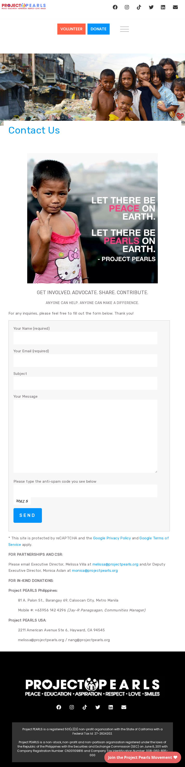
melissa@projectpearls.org (115, 564)
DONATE (98, 29)
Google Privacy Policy (112, 538)
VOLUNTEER (71, 29)
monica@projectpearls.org (95, 570)
